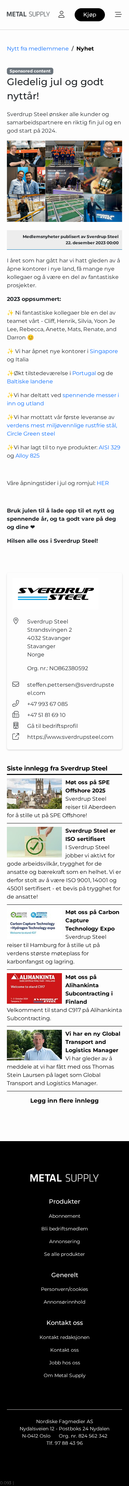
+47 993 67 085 (47, 704)
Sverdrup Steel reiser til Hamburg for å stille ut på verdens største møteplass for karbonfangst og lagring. (63, 937)
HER (103, 483)
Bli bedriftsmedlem (64, 1229)
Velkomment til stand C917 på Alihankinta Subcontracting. (64, 998)
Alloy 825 (27, 455)
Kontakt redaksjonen (64, 1337)
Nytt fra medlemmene (38, 48)
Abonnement (64, 1216)
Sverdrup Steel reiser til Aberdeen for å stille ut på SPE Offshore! (61, 799)
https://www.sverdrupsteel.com (70, 737)
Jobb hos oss (64, 1363)
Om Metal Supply (65, 1375)
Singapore (104, 351)
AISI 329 (109, 447)
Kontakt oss (64, 1350)
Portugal (84, 373)
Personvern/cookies (64, 1289)
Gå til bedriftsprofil (52, 726)
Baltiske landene (30, 381)
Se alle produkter (64, 1254)
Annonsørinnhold (64, 1302)
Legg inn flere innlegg (64, 1100)
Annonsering (64, 1241)
